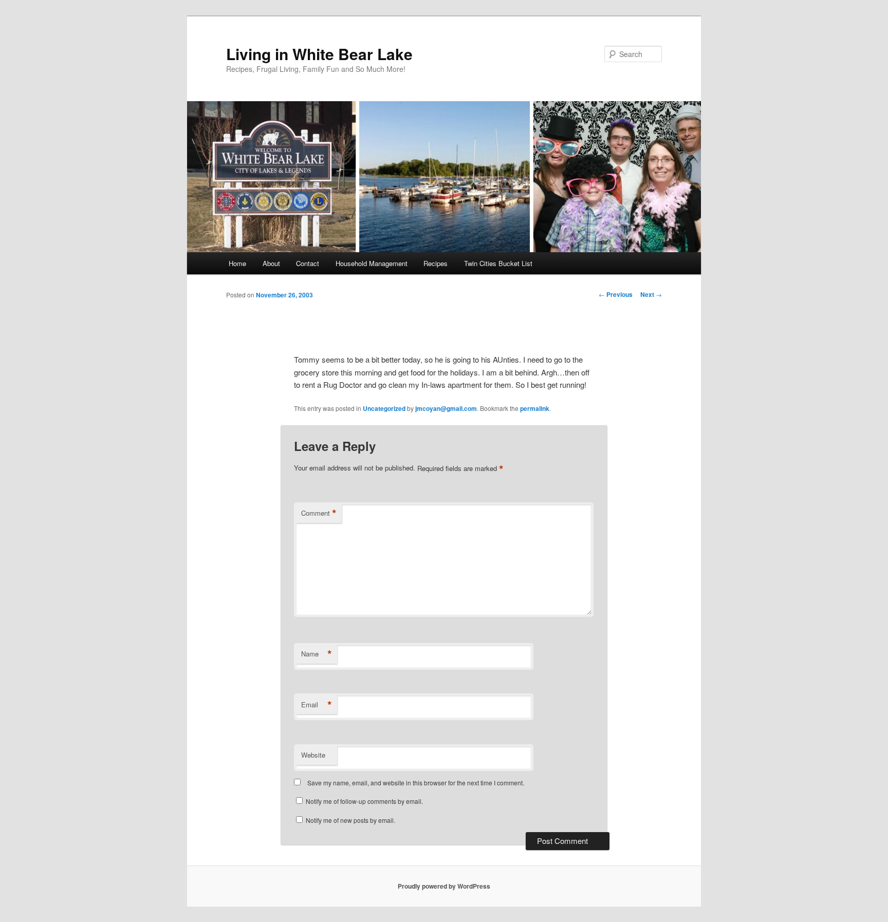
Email (316, 705)
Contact (307, 263)
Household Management (372, 263)
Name (316, 654)
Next (651, 294)
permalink (534, 408)
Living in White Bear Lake (319, 54)
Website (313, 755)
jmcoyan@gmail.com (446, 408)
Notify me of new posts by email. (350, 820)
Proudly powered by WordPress (444, 886)
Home (237, 263)
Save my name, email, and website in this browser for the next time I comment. (415, 782)
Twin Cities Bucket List (498, 263)
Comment (319, 513)
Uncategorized (384, 408)
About (271, 263)
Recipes (435, 263)
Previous (616, 294)
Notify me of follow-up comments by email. (364, 801)
